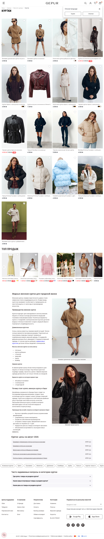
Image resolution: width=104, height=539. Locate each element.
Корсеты (53, 514)
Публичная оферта (56, 536)
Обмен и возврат (39, 514)
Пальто (78, 465)
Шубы (70, 465)
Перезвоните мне (7, 511)
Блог (18, 514)
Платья (52, 507)
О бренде (20, 503)
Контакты (5, 514)
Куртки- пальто (91, 465)
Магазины (20, 511)
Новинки (53, 503)
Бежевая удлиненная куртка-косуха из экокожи (29, 442)
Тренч (19, 465)
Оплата (36, 507)
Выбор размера (39, 511)
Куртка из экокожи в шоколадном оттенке (27, 454)
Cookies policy (68, 536)
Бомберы (61, 465)
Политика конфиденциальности (39, 536)
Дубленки (50, 465)
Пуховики (29, 465)
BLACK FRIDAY (55, 518)
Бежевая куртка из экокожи (22, 446)
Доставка (37, 503)
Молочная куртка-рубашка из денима (25, 450)
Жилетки (39, 465)
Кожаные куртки (7, 465)
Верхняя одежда (55, 511)
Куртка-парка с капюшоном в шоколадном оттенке (30, 458)
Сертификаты (38, 518)
